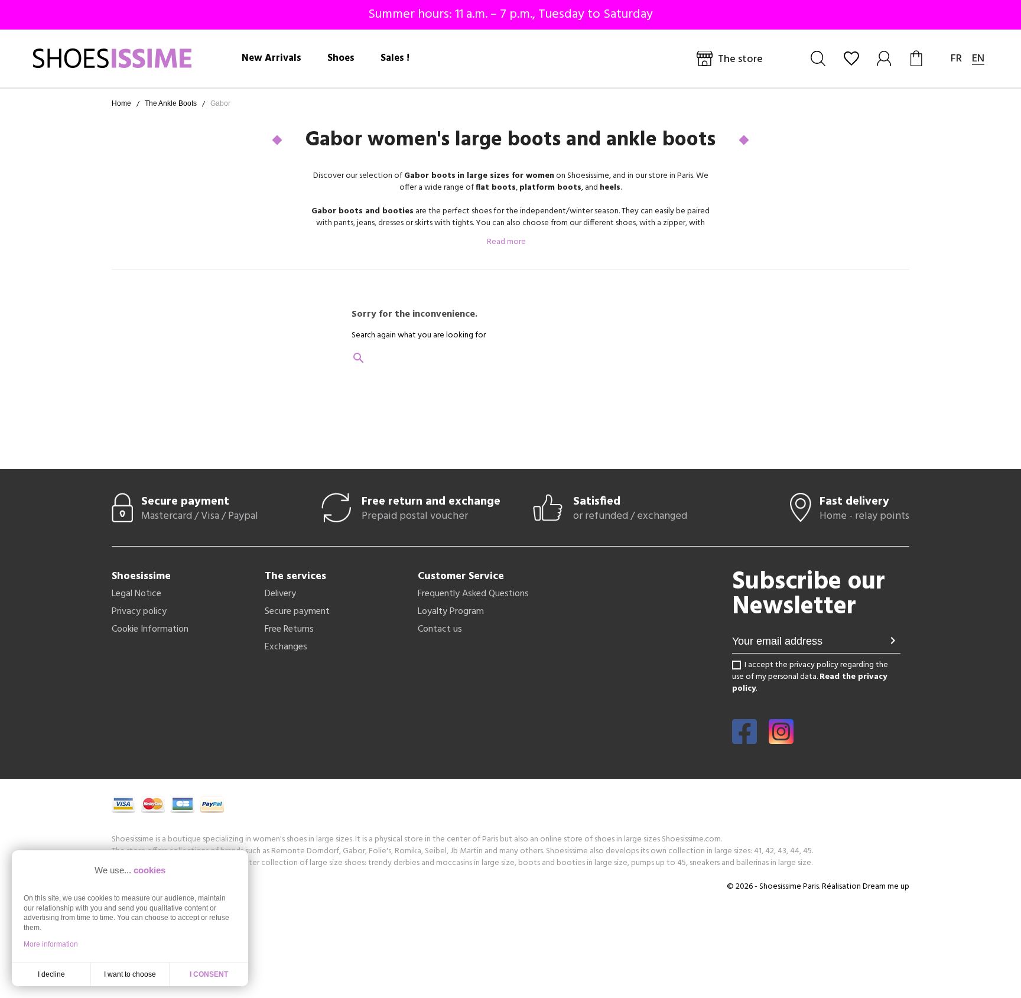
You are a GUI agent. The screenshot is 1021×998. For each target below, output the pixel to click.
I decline (51, 974)
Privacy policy (139, 611)
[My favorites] (851, 58)
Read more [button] (507, 242)
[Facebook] (744, 739)
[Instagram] (781, 739)
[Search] (818, 58)
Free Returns (289, 629)
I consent (209, 974)
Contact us (440, 629)
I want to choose (130, 974)
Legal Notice (136, 594)
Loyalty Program (451, 611)
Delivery (280, 594)
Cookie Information (150, 629)
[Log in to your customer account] (885, 58)
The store (740, 59)
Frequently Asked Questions (473, 594)
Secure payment (297, 611)
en (978, 58)
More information (51, 944)
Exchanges (286, 647)
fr (956, 58)
